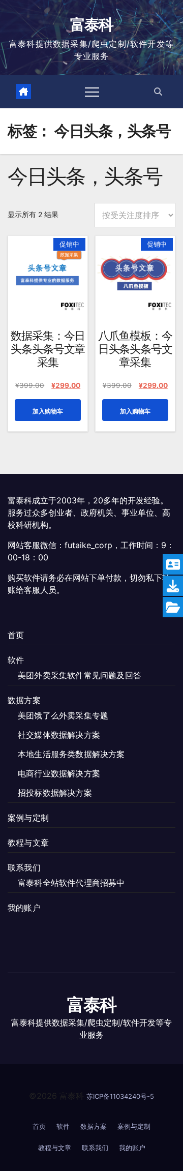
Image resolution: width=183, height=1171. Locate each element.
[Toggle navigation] (92, 91)
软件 (16, 660)
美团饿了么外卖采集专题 (63, 715)
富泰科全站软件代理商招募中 (71, 883)
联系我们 (24, 867)
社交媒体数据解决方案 (59, 735)
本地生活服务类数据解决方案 (71, 754)
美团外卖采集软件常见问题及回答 (79, 675)
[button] (158, 91)
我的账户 (24, 908)
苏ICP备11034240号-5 (120, 1096)
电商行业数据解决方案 (59, 773)
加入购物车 (48, 411)
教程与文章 (28, 842)
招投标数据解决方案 (55, 793)
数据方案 (24, 700)
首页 (16, 635)
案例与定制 (28, 818)
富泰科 (91, 24)
